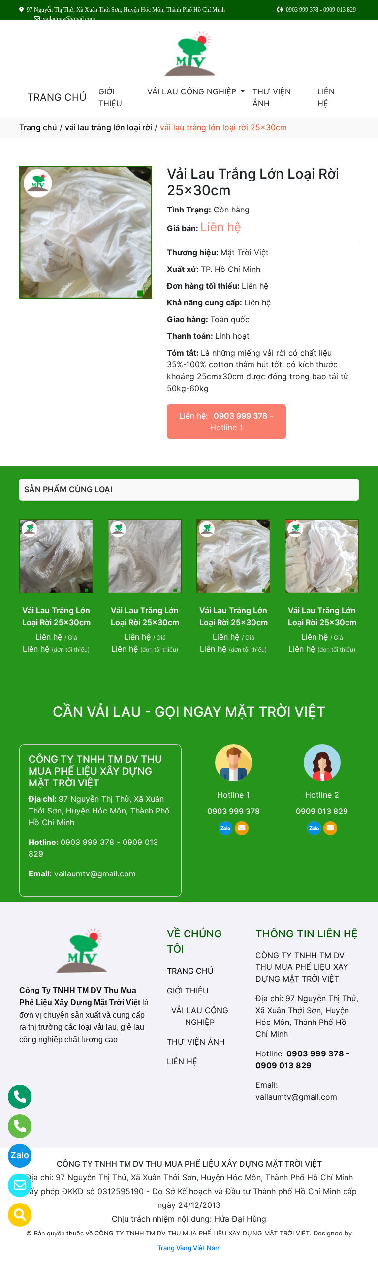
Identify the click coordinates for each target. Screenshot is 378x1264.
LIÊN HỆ (326, 97)
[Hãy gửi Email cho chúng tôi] (13, 1185)
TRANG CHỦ (57, 97)
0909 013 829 (322, 811)
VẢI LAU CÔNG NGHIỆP (193, 91)
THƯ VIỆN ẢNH (271, 97)
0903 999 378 (240, 416)
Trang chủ (38, 127)
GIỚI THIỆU (110, 97)
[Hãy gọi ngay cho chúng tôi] (13, 1126)
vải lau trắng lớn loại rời (108, 127)
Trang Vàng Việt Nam (189, 1248)
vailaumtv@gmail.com (95, 873)
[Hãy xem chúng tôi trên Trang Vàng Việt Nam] (13, 1214)
